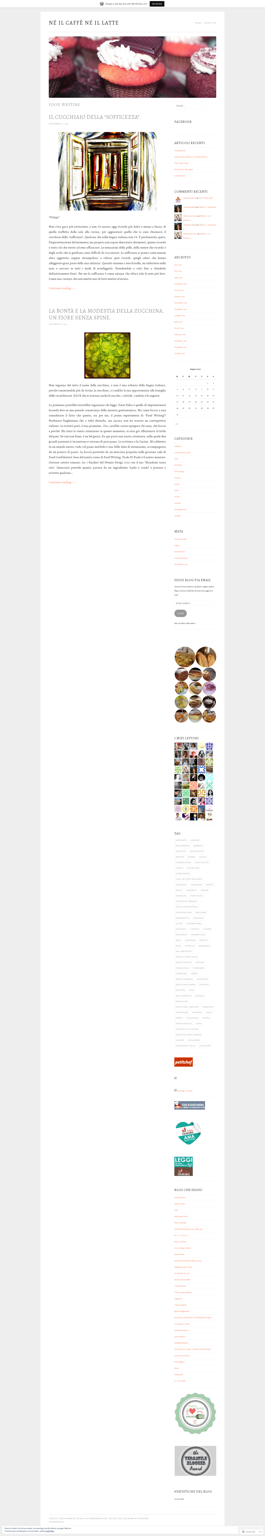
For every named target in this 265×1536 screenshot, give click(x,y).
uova (198, 1023)
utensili (177, 515)
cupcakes (196, 884)
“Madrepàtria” (180, 150)
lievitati (181, 929)
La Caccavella (180, 1380)
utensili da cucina (187, 1029)
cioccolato (202, 862)
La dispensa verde (181, 1324)
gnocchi (198, 918)
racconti (202, 979)
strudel (197, 1012)
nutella (190, 945)
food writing (179, 471)
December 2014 (180, 302)
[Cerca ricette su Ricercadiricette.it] (183, 1090)
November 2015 (180, 284)
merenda (190, 940)
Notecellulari (179, 1362)
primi (176, 490)
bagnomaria (183, 845)
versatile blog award (189, 1034)
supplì (179, 1018)
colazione (193, 868)
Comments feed (181, 558)
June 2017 (178, 265)
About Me (210, 22)
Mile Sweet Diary (181, 1216)
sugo (209, 1012)
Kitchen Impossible (182, 1279)
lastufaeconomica (181, 1330)
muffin (204, 940)
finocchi (181, 895)
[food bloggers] (189, 1109)
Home (198, 22)
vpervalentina (179, 1336)
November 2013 (180, 347)
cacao (203, 857)
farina (205, 890)
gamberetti (182, 918)
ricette (177, 496)
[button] (184, 657)
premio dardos (184, 979)
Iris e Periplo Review (182, 1248)
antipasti (177, 446)
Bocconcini (197, 851)
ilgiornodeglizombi (181, 1311)
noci (178, 945)
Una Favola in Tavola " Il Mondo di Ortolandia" (192, 1349)
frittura (201, 912)
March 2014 (179, 328)
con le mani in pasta (182, 452)
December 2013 (180, 341)
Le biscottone (179, 175)
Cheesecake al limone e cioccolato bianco (190, 156)
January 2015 (179, 296)
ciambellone (183, 862)
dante (209, 884)
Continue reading (62, 288)
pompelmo (181, 973)
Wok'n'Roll (178, 1374)
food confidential (187, 906)
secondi (177, 503)
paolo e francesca (187, 956)
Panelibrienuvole (181, 1343)
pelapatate (182, 968)
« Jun (176, 424)
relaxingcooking (189, 207)
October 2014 (179, 315)
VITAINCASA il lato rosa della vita (188, 1229)
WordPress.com (181, 564)
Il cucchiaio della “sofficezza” (94, 117)
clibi (176, 1210)
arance (195, 840)
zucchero (194, 1040)
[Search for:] (190, 106)
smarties (208, 1007)
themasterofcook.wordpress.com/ (188, 1260)
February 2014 (180, 334)
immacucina (179, 1254)
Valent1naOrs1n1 (190, 216)
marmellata (198, 934)
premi (176, 484)
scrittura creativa (187, 1007)
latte (179, 923)
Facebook (183, 122)
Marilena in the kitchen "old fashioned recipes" (193, 1317)
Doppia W (178, 1298)
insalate (177, 477)
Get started (157, 4)
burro (191, 857)
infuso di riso (179, 1203)
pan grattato (184, 951)
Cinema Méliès (180, 1305)
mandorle (181, 934)
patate (200, 962)
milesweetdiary (189, 198)
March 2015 (179, 290)
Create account (180, 539)
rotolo (200, 995)
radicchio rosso (186, 984)
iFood (176, 1368)
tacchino (192, 1018)
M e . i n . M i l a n (181, 1235)
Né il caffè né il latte (84, 23)
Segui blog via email (192, 580)
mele (178, 940)
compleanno (183, 873)
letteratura (194, 923)
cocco (179, 868)
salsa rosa (182, 1001)
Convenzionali (180, 1286)
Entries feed (179, 551)
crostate (181, 884)
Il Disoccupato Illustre (183, 1292)
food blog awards (186, 901)
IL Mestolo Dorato (181, 1273)
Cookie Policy (49, 1531)
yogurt (180, 1040)
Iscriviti (180, 613)
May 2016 (178, 271)
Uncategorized (180, 509)
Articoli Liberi (180, 1197)
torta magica (184, 1023)
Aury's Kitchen (180, 1241)
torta (205, 1018)
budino (180, 857)
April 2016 (178, 277)
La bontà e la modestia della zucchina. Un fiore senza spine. (106, 314)
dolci (176, 458)
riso (191, 990)
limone (207, 929)
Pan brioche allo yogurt (183, 169)
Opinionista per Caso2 (183, 1267)
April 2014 (178, 321)
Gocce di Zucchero (182, 1355)
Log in (176, 545)
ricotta (180, 990)
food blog (178, 465)
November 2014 (180, 309)
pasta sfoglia (184, 962)
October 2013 (179, 353)
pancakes (204, 945)
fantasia (191, 890)
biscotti (181, 851)
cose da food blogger (189, 879)
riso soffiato (184, 995)
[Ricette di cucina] (183, 1066)
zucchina (205, 1045)
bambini (198, 845)
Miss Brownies (180, 1222)
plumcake (198, 968)
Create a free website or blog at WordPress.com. (78, 1518)
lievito (194, 929)
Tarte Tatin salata (181, 163)
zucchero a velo (186, 1045)
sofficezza (182, 1012)
